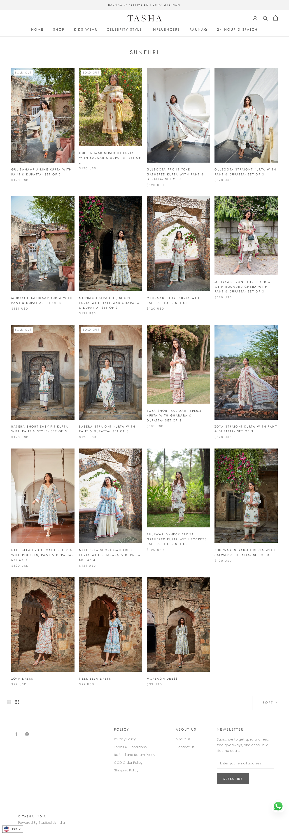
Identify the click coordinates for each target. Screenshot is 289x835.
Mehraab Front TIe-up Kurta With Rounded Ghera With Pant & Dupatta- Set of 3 (242, 287)
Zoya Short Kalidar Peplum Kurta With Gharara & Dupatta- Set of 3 (174, 416)
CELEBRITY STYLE (124, 29)
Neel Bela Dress (95, 678)
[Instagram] (27, 734)
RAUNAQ (198, 29)
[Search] (265, 18)
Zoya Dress (22, 678)
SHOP (59, 29)
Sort (269, 702)
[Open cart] (275, 18)
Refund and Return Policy (134, 754)
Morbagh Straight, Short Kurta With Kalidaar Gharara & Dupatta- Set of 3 (109, 303)
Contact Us (185, 747)
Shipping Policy (126, 770)
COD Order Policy (128, 762)
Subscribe (232, 779)
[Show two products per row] (9, 702)
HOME (37, 29)
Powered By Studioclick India (41, 822)
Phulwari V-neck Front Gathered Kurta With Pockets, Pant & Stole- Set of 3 (177, 539)
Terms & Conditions (130, 747)
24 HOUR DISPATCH (237, 29)
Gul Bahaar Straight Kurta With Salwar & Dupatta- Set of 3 (110, 158)
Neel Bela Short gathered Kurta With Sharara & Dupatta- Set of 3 (110, 555)
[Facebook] (16, 734)
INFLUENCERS (165, 29)
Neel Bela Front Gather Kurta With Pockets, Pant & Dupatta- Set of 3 (42, 555)
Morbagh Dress (162, 678)
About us (183, 739)
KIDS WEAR (85, 29)
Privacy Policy (125, 739)
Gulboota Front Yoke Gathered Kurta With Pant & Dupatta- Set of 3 (175, 174)
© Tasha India (32, 816)
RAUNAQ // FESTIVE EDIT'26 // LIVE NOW (144, 5)
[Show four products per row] (17, 702)
